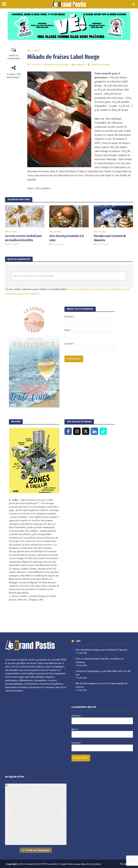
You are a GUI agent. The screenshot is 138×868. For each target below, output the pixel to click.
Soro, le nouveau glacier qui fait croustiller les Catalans (100, 660)
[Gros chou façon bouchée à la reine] (69, 216)
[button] (36, 842)
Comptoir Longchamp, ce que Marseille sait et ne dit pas (103, 673)
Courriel (69, 343)
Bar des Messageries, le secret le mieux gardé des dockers (102, 685)
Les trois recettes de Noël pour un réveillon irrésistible (23, 238)
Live (78, 640)
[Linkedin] (94, 431)
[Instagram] (77, 431)
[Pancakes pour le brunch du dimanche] (113, 216)
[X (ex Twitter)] (85, 431)
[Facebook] (68, 431)
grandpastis (79, 64)
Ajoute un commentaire (13, 57)
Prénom (69, 316)
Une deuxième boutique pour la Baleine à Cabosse (101, 649)
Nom (67, 330)
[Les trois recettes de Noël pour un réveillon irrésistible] (24, 216)
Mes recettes (33, 50)
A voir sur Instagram (37, 850)
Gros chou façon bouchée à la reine (66, 238)
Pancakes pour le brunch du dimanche (110, 238)
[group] (35, 814)
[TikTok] (103, 431)
